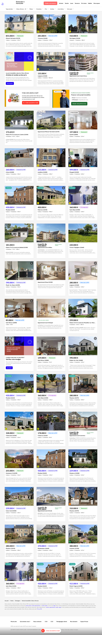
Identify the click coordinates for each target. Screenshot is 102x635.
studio (56, 607)
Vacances (77, 3)
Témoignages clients (61, 621)
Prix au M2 (39, 609)
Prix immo (84, 3)
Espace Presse (84, 621)
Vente (11, 600)
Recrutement (73, 621)
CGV (52, 621)
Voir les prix (10, 83)
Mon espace (96, 3)
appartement (52, 607)
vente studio (44, 605)
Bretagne (17, 600)
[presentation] (6, 24)
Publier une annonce (50, 3)
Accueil (6, 600)
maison (47, 607)
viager (54, 605)
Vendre (67, 3)
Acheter (61, 3)
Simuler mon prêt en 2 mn (79, 103)
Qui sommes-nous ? (25, 621)
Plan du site (14, 621)
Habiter (90, 3)
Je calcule (9, 367)
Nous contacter (37, 621)
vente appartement (36, 605)
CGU (46, 621)
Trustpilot (34, 626)
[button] (16, 31)
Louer (71, 3)
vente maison (28, 605)
